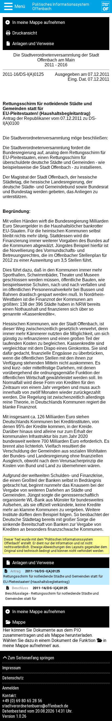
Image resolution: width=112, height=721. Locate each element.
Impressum (11, 667)
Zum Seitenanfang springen (31, 657)
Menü (19, 6)
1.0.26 (21, 716)
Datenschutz (13, 678)
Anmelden (10, 688)
